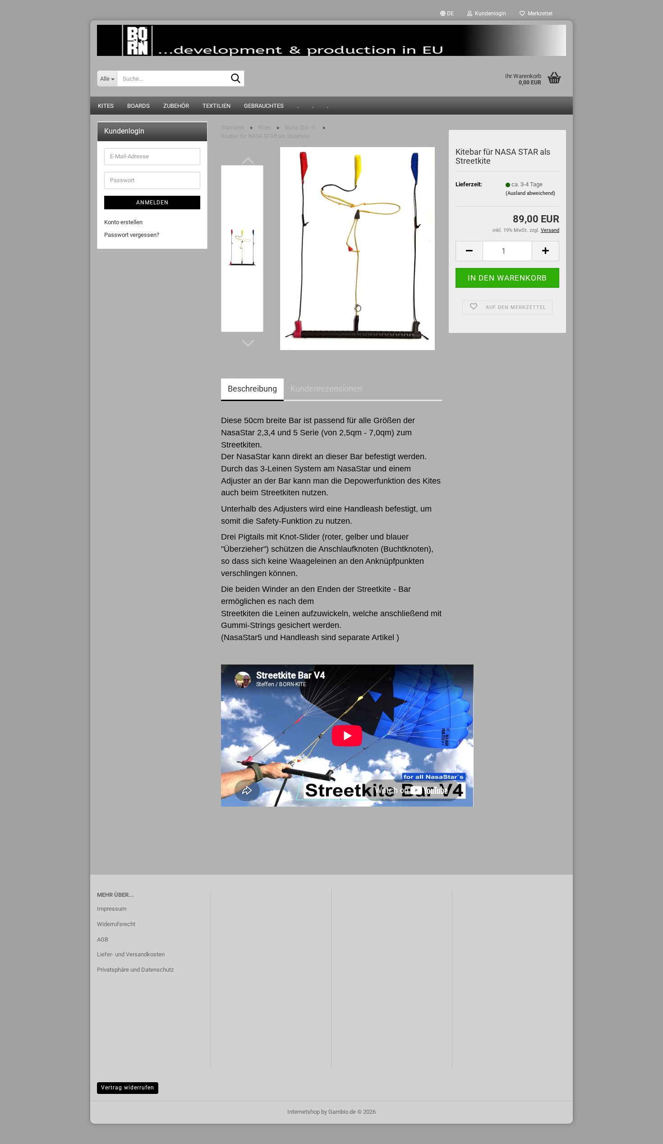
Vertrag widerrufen (127, 1087)
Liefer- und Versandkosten (131, 954)
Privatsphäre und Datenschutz (135, 969)
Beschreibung (252, 388)
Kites (106, 105)
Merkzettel (538, 13)
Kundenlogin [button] (489, 13)
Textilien (216, 105)
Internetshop (303, 1111)
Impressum (111, 908)
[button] (446, 13)
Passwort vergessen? (131, 234)
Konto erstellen (123, 222)
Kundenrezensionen (326, 388)
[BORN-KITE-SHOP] (331, 40)
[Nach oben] (638, 1130)
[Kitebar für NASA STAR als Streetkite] (357, 248)
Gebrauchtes (264, 105)
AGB (102, 939)
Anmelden (152, 202)
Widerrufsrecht (116, 924)
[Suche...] (235, 79)
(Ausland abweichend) (530, 193)
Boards (138, 105)
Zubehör (176, 105)
